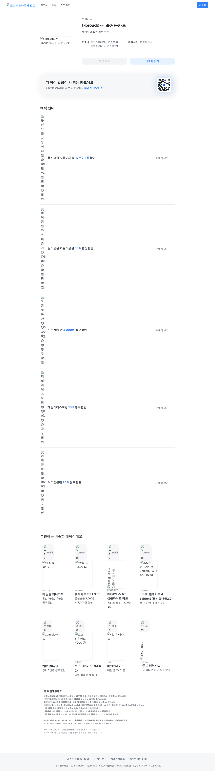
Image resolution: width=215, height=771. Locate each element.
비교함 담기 (152, 61)
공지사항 (99, 758)
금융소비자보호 (116, 758)
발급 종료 (104, 61)
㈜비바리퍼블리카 (139, 758)
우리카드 (87, 18)
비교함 (202, 5)
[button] (56, 576)
